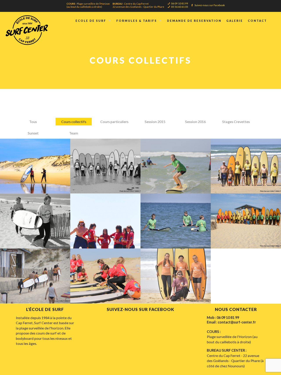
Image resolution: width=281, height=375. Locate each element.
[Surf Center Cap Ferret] (27, 29)
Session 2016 (195, 121)
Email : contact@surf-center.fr (231, 322)
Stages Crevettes (236, 121)
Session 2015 (155, 121)
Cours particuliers (114, 121)
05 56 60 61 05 (179, 6)
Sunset (33, 133)
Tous (33, 121)
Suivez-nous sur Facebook (210, 5)
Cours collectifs (73, 121)
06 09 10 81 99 (179, 3)
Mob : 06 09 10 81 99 (223, 317)
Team (73, 133)
